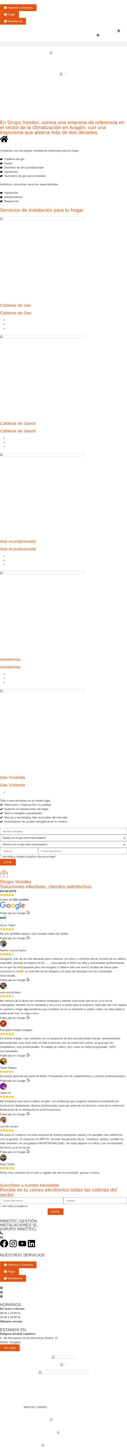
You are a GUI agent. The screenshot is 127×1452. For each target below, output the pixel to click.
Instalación (13, 320)
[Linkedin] (31, 1243)
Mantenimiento (16, 324)
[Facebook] (4, 1243)
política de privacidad (41, 856)
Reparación (14, 328)
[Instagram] (13, 1243)
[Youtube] (22, 1243)
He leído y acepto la (29, 1206)
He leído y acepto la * (29, 856)
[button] (63, 44)
